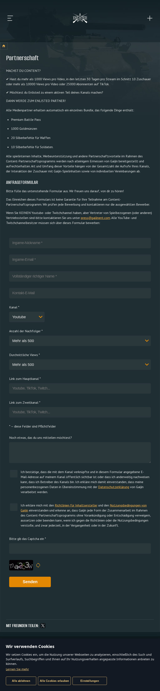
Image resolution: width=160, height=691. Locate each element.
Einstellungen (89, 680)
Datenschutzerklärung (113, 487)
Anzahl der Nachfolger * (26, 331)
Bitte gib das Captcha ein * (27, 539)
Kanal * (14, 307)
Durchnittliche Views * (24, 355)
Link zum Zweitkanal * (24, 402)
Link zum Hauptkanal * (25, 379)
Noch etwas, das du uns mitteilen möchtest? (40, 437)
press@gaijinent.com (95, 218)
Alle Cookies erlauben (54, 680)
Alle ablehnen (21, 680)
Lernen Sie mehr (17, 669)
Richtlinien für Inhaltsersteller (76, 505)
